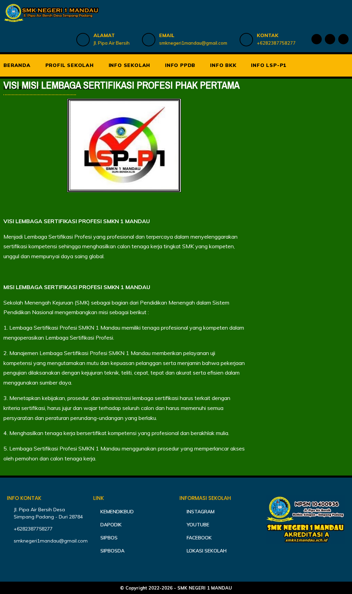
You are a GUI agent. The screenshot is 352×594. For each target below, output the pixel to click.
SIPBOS (109, 538)
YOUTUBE (198, 525)
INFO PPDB (180, 65)
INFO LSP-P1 (269, 65)
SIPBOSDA (112, 551)
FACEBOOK (199, 538)
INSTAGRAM (200, 512)
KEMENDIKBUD (117, 512)
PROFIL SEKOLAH (69, 65)
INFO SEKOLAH (130, 65)
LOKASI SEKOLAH (207, 551)
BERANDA (17, 65)
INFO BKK (223, 65)
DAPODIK (111, 525)
